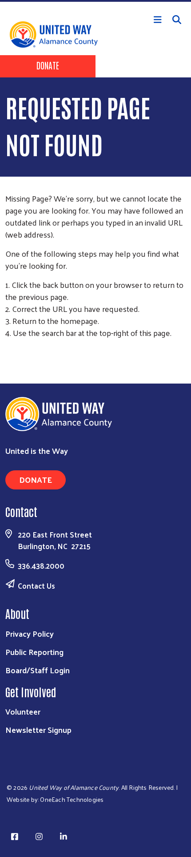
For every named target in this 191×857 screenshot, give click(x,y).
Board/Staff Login (37, 670)
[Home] (95, 1)
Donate (47, 65)
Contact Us (36, 585)
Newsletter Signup (38, 729)
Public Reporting (34, 652)
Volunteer (22, 711)
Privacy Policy (29, 633)
